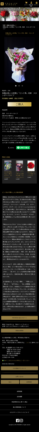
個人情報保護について (19, 407)
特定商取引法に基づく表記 (19, 402)
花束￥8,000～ (11, 25)
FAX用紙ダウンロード (19, 368)
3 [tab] (23, 86)
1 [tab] (16, 86)
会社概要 (19, 396)
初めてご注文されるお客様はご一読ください (17, 360)
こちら (27, 342)
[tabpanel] (19, 59)
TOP (4, 25)
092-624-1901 (16, 351)
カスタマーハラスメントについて (19, 412)
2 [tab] (19, 86)
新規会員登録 (19, 330)
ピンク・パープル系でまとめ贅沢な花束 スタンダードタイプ (20, 175)
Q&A (10, 382)
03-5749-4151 (18, 347)
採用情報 (29, 382)
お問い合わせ (19, 376)
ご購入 (20, 104)
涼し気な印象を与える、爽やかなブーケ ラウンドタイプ (8, 175)
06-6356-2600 (16, 349)
